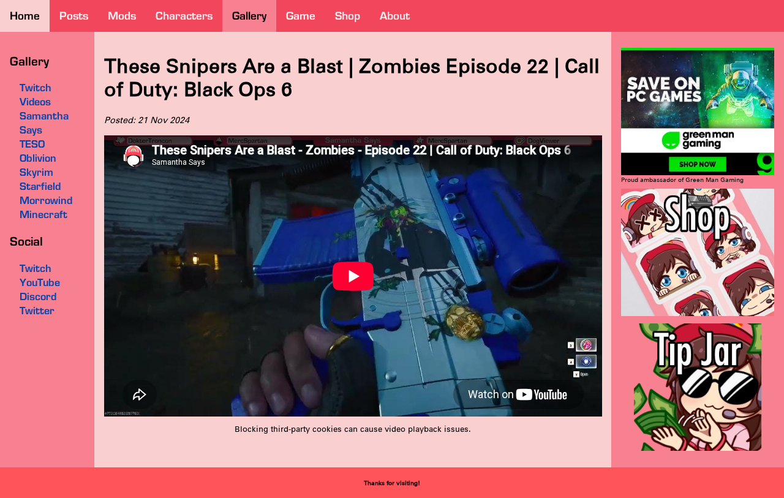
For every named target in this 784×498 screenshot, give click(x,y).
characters (184, 15)
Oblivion (38, 158)
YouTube (40, 282)
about (395, 15)
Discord (38, 296)
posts (73, 15)
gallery (249, 15)
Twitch (35, 268)
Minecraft (43, 214)
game (300, 15)
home (25, 15)
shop (347, 15)
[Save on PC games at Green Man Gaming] (697, 173)
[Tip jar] (697, 448)
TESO (32, 144)
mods (122, 15)
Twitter (37, 310)
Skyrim (36, 172)
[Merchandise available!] (697, 314)
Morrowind (46, 200)
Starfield (40, 186)
